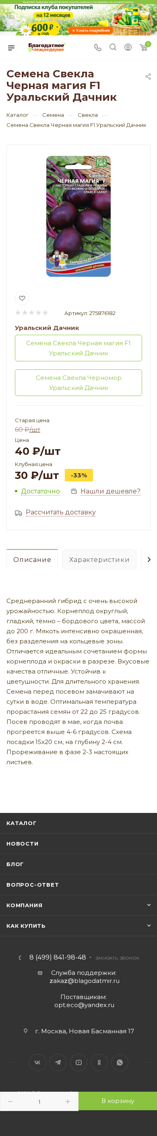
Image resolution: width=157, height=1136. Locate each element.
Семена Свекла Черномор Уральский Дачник (79, 383)
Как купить (26, 925)
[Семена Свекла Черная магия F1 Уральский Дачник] (78, 216)
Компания (24, 905)
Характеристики (99, 560)
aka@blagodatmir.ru (85, 981)
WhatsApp (119, 1062)
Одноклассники (99, 1062)
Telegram (58, 1062)
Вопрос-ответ (32, 884)
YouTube (78, 1062)
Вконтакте (37, 1062)
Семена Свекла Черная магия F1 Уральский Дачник (78, 348)
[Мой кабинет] (128, 48)
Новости (22, 843)
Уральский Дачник (47, 328)
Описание (32, 560)
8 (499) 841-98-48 (57, 957)
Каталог (21, 823)
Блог (15, 864)
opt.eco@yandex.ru (84, 1005)
